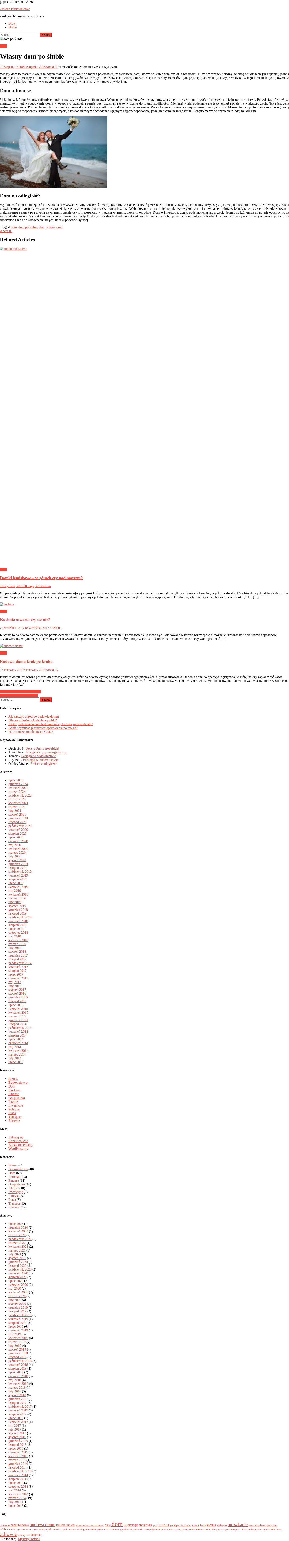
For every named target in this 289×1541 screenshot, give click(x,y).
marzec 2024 (17, 791)
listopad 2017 (17, 959)
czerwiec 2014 (18, 1043)
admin (47, 586)
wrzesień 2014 (18, 1031)
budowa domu (42, 1524)
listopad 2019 (17, 868)
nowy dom (271, 1525)
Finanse (13, 1094)
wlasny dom (54, 227)
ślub (41, 227)
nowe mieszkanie (257, 1525)
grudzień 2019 (18, 864)
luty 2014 (14, 1058)
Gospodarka (16, 1098)
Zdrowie (14, 1120)
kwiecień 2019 (18, 894)
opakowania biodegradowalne (79, 1529)
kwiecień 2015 (18, 1012)
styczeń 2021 (17, 814)
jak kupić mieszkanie (180, 1525)
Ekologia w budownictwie (38, 756)
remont (191, 1529)
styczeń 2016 (17, 993)
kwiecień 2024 (18, 788)
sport (227, 1529)
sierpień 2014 (17, 1035)
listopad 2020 (17, 822)
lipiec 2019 (15, 883)
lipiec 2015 (15, 1005)
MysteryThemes (29, 1539)
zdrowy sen (24, 1535)
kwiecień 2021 (18, 803)
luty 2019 (14, 902)
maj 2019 (14, 890)
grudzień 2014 (18, 1020)
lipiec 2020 (15, 837)
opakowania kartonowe (109, 1529)
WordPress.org (18, 1148)
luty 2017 (14, 986)
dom (14, 227)
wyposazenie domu (272, 1529)
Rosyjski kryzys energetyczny (46, 752)
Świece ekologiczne (43, 763)
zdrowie (8, 1534)
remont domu (203, 1529)
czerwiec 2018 (18, 932)
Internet (13, 1101)
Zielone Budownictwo (15, 9)
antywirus (5, 1525)
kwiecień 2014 (18, 1050)
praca (164, 1529)
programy (181, 1529)
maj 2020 (14, 845)
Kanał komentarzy (20, 1145)
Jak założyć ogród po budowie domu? (33, 716)
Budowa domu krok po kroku (26, 661)
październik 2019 (20, 871)
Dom (3, 46)
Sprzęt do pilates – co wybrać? (20, 691)
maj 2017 (14, 982)
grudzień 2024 (18, 784)
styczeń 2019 (17, 906)
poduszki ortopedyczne (146, 1529)
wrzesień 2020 (18, 829)
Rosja (215, 1529)
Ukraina (244, 1529)
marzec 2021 (17, 807)
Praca (12, 1113)
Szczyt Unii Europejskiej (42, 748)
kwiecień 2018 (18, 940)
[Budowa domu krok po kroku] (144, 646)
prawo (172, 1529)
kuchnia (211, 1525)
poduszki (126, 1529)
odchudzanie (7, 1529)
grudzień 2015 (18, 997)
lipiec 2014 (15, 1039)
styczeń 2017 (17, 989)
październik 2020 (20, 826)
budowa (23, 1525)
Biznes (13, 1079)
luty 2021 (14, 810)
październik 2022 (20, 795)
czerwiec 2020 (18, 841)
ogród (35, 1529)
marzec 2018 (17, 944)
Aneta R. (52, 67)
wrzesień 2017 (18, 967)
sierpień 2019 (17, 879)
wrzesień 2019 (18, 875)
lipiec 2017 (15, 974)
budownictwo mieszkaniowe (90, 1525)
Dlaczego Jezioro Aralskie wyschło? (32, 720)
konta (203, 1525)
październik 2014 (20, 1028)
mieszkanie (238, 1524)
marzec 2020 (17, 852)
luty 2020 (14, 856)
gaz (155, 1525)
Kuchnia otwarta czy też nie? (25, 619)
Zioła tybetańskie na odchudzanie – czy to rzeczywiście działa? (50, 724)
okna (41, 1529)
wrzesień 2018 (18, 921)
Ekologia (14, 1090)
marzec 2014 (17, 1054)
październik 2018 (20, 917)
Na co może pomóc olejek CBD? (30, 731)
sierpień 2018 (17, 925)
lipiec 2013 (15, 1062)
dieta (108, 1525)
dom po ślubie (27, 227)
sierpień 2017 (17, 970)
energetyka (145, 1525)
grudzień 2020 (18, 818)
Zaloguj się (15, 1137)
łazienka (35, 1535)
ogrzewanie (23, 1529)
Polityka (13, 1109)
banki (14, 1525)
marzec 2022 (17, 799)
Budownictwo (18, 1082)
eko (125, 1525)
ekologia (133, 1525)
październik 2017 (20, 963)
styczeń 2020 (17, 860)
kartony (195, 1525)
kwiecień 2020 (18, 848)
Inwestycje (15, 1105)
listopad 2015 (17, 1001)
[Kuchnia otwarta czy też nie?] (144, 604)
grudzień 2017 (18, 955)
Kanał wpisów (18, 1141)
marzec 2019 (17, 898)
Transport (14, 1117)
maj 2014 (14, 1047)
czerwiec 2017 (18, 978)
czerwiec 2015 (18, 1008)
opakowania (53, 1529)
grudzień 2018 (18, 909)
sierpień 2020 (17, 833)
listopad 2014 (17, 1024)
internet (163, 1525)
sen (221, 1529)
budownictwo (65, 1525)
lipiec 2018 (15, 928)
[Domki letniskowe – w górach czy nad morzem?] (144, 405)
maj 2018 (14, 936)
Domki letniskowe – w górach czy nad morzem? (41, 578)
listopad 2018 (17, 913)
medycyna (222, 1525)
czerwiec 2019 (18, 887)
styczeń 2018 (17, 951)
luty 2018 (14, 948)
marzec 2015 (17, 1016)
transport (235, 1529)
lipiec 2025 (15, 780)
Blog (11, 23)
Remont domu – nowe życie (19, 695)
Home (12, 27)
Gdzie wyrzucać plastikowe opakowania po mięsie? (43, 728)
